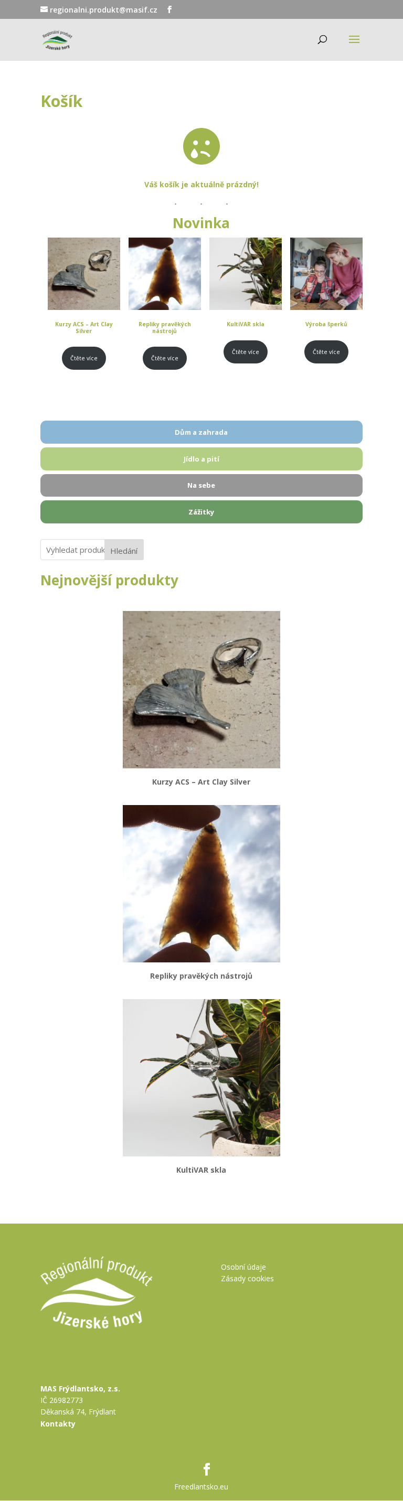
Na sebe (201, 485)
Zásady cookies (247, 1278)
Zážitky (201, 512)
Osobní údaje (243, 1267)
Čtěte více (84, 358)
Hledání (123, 550)
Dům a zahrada (201, 432)
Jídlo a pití (201, 459)
